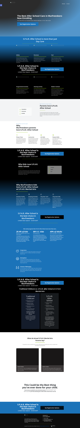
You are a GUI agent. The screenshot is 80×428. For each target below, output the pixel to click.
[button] (1, 5)
